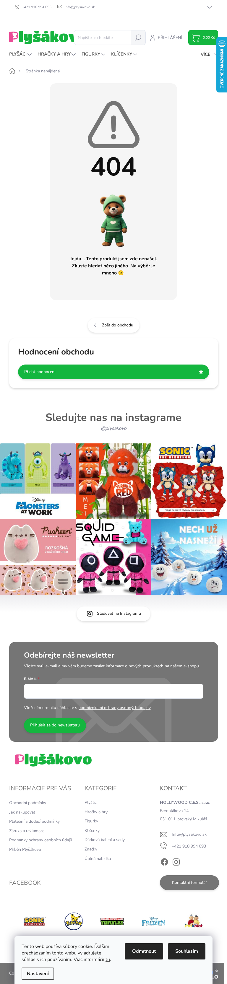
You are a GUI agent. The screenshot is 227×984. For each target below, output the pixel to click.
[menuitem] (21, 54)
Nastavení (38, 973)
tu (108, 959)
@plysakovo (114, 428)
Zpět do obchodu (117, 325)
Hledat (138, 37)
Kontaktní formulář (189, 882)
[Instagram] (176, 860)
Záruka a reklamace (26, 831)
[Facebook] (164, 860)
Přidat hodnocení (39, 372)
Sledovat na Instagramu (119, 613)
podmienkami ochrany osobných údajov (114, 707)
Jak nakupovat (22, 812)
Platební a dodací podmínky (34, 821)
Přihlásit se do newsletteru (55, 725)
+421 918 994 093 (189, 846)
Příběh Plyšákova (25, 849)
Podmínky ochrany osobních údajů (40, 840)
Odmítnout (144, 951)
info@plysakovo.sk (189, 834)
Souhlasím (186, 951)
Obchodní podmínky (27, 803)
